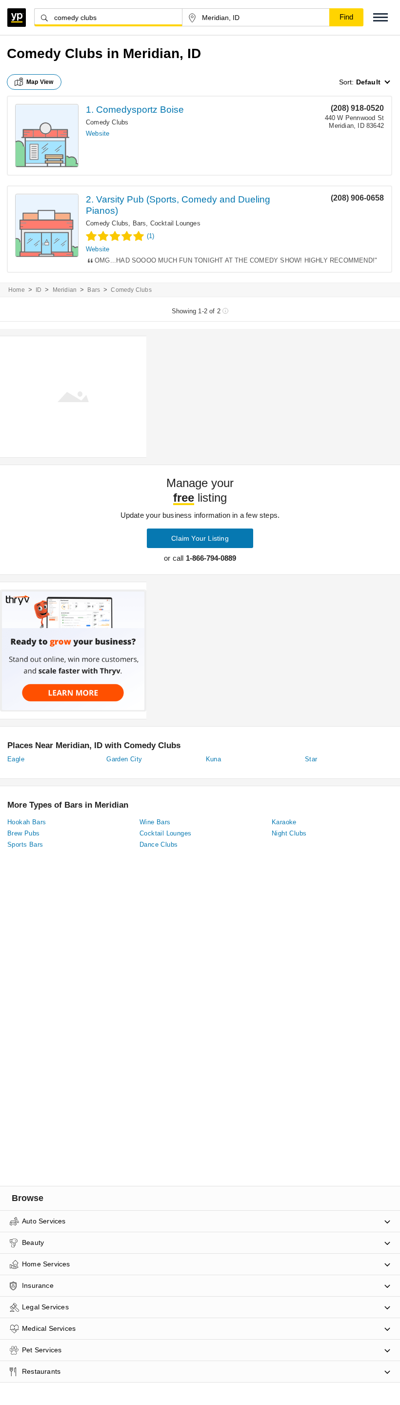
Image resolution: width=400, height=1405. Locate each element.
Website (97, 133)
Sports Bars (25, 844)
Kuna (213, 759)
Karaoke (284, 822)
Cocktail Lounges (175, 223)
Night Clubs (289, 833)
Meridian (65, 289)
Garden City (124, 759)
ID (38, 289)
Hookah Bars (26, 822)
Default (368, 82)
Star (311, 759)
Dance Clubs (159, 844)
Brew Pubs (23, 833)
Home (16, 289)
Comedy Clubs (107, 122)
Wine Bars (155, 822)
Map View (40, 82)
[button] (380, 17)
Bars (139, 223)
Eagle (15, 759)
